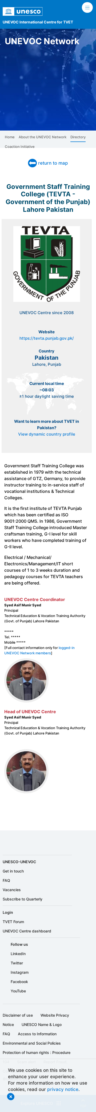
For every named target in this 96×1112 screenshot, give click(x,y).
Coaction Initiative (20, 146)
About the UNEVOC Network (42, 137)
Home (10, 137)
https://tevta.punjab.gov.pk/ (46, 338)
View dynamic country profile (46, 434)
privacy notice (62, 1089)
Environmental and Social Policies (32, 1043)
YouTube (18, 991)
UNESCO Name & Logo (42, 1024)
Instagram (20, 972)
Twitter (17, 963)
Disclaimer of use (18, 1015)
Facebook (19, 981)
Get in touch (13, 871)
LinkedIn (18, 953)
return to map (53, 163)
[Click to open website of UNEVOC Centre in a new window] (46, 301)
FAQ (6, 880)
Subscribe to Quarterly (22, 899)
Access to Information (37, 1034)
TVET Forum (13, 921)
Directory (78, 137)
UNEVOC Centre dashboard (27, 931)
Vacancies (12, 889)
